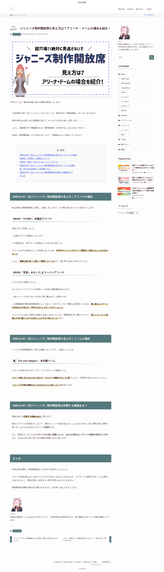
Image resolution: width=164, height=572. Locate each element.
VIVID (123, 92)
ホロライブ (125, 106)
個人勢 (123, 110)
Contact (78, 562)
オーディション (126, 120)
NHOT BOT (125, 79)
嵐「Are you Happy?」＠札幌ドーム (35, 169)
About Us (86, 562)
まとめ (22, 176)
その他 (123, 139)
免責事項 (106, 562)
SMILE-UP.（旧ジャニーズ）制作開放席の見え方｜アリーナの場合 (48, 155)
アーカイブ (122, 213)
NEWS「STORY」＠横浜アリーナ (34, 158)
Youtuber (124, 115)
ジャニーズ (16, 34)
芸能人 (123, 149)
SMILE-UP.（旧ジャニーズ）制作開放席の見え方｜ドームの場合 (47, 165)
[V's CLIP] (12, 9)
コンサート (125, 130)
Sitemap (58, 562)
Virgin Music (125, 88)
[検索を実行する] (151, 57)
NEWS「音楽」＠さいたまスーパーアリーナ (39, 162)
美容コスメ (125, 144)
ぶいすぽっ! (125, 101)
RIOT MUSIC (126, 83)
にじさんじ (125, 97)
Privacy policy (68, 562)
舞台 (123, 134)
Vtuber (123, 74)
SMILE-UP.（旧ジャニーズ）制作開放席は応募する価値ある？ (46, 172)
